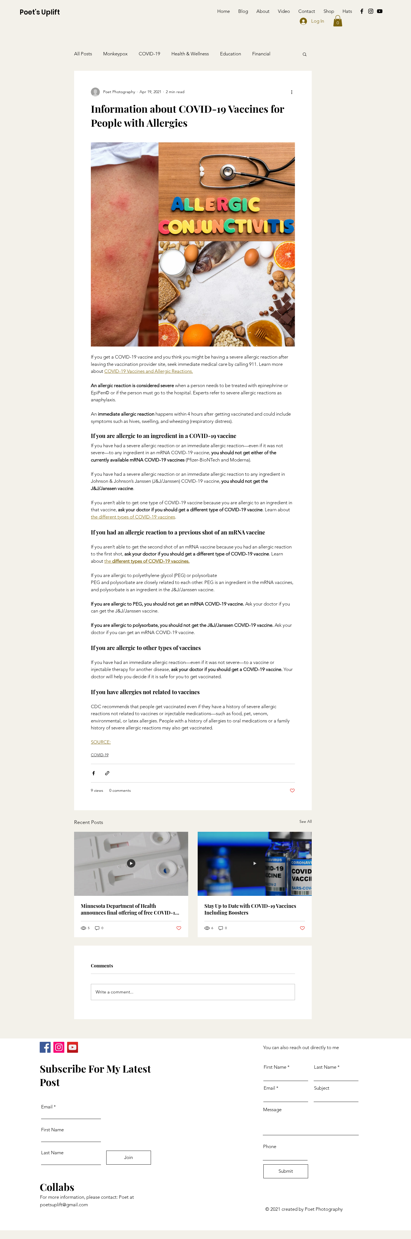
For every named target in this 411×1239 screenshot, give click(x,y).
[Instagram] (370, 11)
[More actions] (291, 92)
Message (272, 1109)
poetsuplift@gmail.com (64, 1204)
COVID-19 (149, 53)
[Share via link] (107, 773)
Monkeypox (115, 53)
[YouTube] (379, 11)
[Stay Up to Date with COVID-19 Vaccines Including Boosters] (255, 864)
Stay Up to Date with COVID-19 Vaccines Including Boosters (250, 909)
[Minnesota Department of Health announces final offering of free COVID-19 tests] (131, 864)
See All (305, 821)
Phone (269, 1146)
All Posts (83, 53)
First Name (52, 1129)
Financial (261, 53)
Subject (321, 1088)
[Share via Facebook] (93, 773)
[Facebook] (361, 11)
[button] (337, 21)
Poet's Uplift (40, 12)
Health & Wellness (190, 53)
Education (230, 53)
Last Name (52, 1152)
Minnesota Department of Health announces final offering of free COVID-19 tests (129, 909)
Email (47, 1106)
